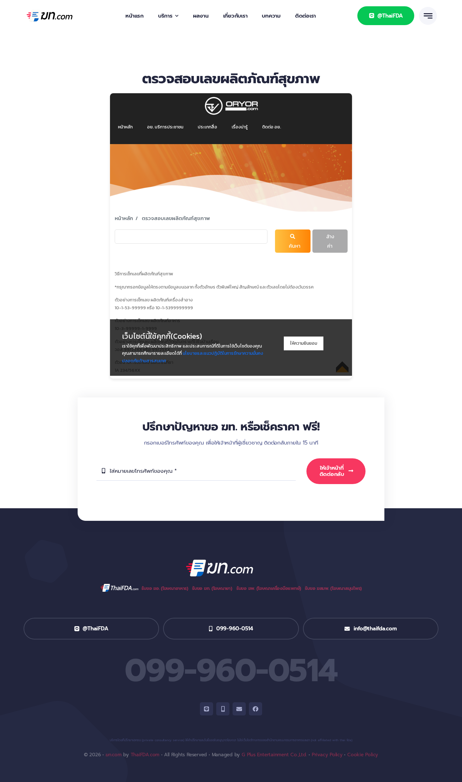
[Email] (239, 708)
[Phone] (222, 708)
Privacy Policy (327, 754)
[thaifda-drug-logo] (57, 12)
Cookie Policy (362, 754)
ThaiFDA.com (145, 754)
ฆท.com (114, 754)
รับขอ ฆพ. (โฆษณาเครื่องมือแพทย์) (268, 588)
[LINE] (206, 708)
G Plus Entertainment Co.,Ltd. (274, 754)
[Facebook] (255, 708)
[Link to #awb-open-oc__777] (428, 16)
